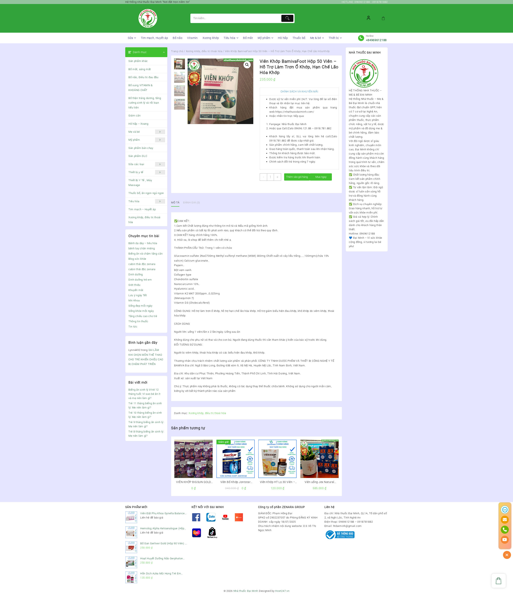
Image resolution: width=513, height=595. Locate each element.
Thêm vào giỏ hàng (297, 176)
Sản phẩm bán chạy (140, 148)
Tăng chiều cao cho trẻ (142, 316)
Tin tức (132, 326)
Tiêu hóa (133, 201)
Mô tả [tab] (175, 202)
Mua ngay (320, 176)
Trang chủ (177, 51)
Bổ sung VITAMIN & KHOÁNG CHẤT (140, 87)
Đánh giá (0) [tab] (191, 202)
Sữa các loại (136, 164)
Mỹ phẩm (134, 139)
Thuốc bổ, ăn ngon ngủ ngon (146, 193)
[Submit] (287, 18)
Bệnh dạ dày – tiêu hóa (142, 243)
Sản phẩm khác (138, 61)
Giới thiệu (134, 284)
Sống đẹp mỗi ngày (140, 305)
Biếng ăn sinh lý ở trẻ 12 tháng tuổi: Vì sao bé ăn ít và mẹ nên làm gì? (144, 394)
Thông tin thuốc (138, 321)
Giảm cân (134, 115)
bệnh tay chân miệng (141, 248)
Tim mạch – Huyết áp (142, 209)
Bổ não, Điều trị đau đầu (143, 77)
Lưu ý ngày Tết (137, 295)
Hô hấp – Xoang (138, 123)
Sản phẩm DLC (137, 156)
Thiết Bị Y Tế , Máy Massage (140, 182)
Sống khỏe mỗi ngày (141, 310)
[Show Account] (368, 18)
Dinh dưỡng (135, 274)
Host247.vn (282, 590)
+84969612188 (376, 40)
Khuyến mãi (135, 290)
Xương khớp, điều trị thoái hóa (144, 219)
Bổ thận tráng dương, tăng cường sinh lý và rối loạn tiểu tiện (144, 103)
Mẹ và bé (134, 131)
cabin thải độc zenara (142, 264)
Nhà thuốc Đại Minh (245, 590)
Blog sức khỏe (137, 258)
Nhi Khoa (134, 300)
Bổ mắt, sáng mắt (139, 69)
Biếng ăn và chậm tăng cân (145, 253)
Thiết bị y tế (135, 172)
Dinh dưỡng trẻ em (140, 279)
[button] (247, 64)
